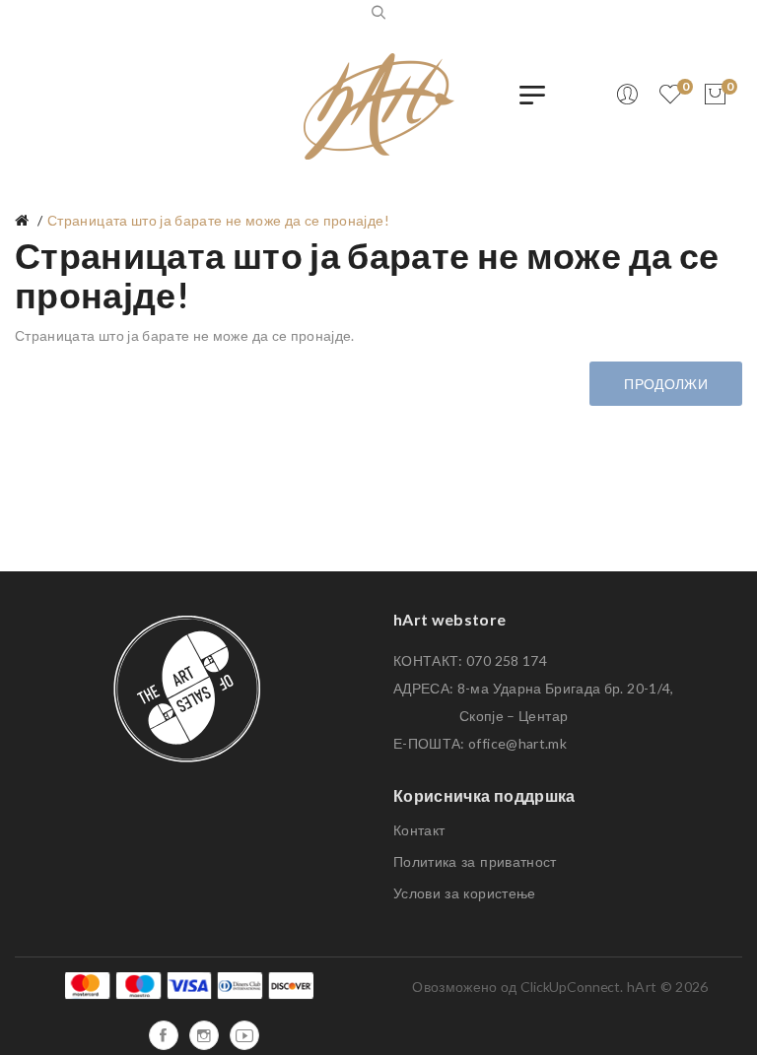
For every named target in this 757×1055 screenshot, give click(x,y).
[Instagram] (204, 1035)
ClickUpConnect (570, 986)
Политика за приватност (475, 862)
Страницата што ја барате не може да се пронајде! (218, 220)
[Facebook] (163, 1035)
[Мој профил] (627, 94)
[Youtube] (244, 1035)
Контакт (419, 830)
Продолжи (666, 383)
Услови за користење (464, 893)
